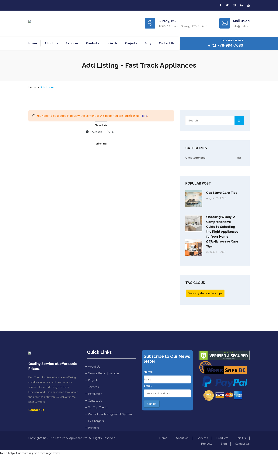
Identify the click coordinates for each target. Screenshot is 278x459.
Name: (148, 372)
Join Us (112, 43)
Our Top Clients (98, 407)
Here (144, 116)
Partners (93, 428)
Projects (131, 43)
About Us (51, 43)
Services (72, 43)
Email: (148, 386)
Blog (148, 43)
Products (92, 43)
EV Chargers (96, 421)
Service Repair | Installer (103, 373)
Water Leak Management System (110, 414)
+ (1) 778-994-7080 (225, 45)
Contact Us (167, 43)
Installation (95, 394)
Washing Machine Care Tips (205, 293)
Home (32, 43)
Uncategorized (195, 158)
